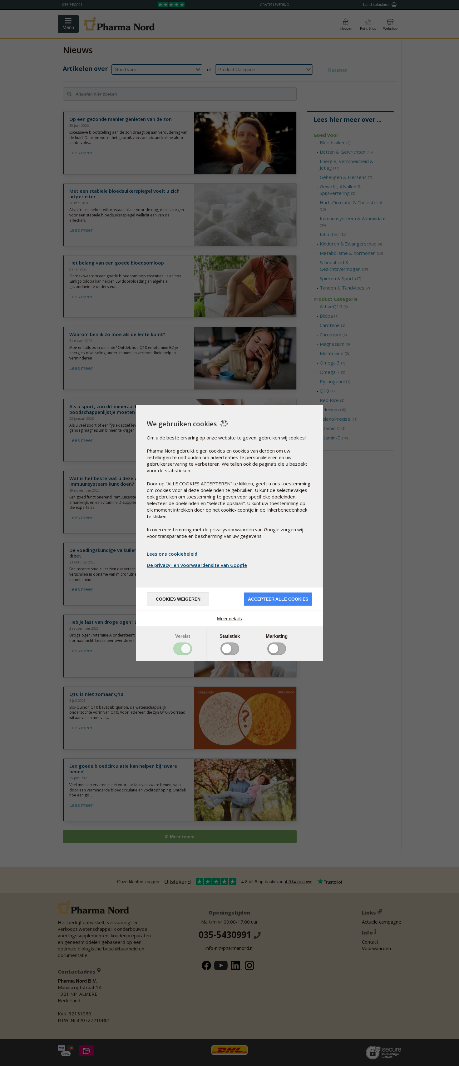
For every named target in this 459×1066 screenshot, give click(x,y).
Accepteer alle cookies (278, 599)
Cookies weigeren (178, 599)
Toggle (182, 648)
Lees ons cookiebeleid (172, 554)
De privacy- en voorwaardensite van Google (197, 565)
